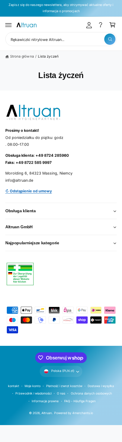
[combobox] (61, 39)
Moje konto (33, 386)
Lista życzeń (48, 56)
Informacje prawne (45, 401)
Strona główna (22, 56)
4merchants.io (82, 413)
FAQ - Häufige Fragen (80, 401)
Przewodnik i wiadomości (33, 393)
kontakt (13, 386)
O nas (61, 393)
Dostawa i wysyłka (101, 386)
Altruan (46, 413)
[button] (9, 25)
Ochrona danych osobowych (91, 393)
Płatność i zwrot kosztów (64, 386)
